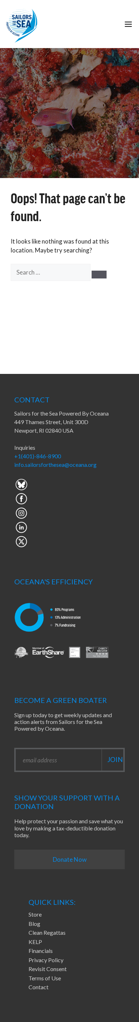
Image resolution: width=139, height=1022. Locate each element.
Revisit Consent (48, 968)
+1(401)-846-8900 (37, 456)
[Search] (99, 274)
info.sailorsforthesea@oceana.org (55, 464)
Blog (34, 923)
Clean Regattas (47, 932)
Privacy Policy (46, 959)
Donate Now (70, 859)
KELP (35, 941)
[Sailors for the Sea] (22, 24)
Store (35, 914)
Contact (38, 987)
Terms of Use (45, 978)
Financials (41, 950)
